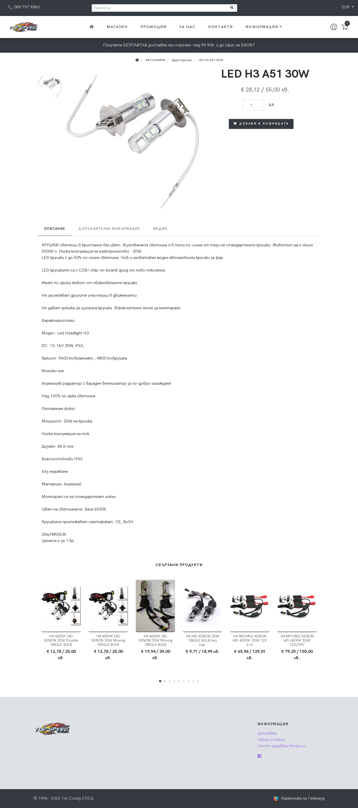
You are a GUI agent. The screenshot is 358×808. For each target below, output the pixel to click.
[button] (160, 681)
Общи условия (271, 739)
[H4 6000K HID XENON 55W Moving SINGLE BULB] (155, 606)
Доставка (267, 733)
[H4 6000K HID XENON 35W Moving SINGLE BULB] (108, 606)
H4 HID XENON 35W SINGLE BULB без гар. (202, 640)
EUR (346, 7)
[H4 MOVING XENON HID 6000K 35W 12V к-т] (249, 606)
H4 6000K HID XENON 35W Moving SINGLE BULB (108, 640)
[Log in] (333, 27)
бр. (272, 105)
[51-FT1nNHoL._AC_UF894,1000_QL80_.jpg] (132, 141)
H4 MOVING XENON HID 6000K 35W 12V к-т (250, 640)
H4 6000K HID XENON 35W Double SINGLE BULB (61, 640)
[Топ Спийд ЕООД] (23, 26)
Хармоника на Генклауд (302, 798)
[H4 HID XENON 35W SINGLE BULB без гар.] (202, 606)
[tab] (54, 229)
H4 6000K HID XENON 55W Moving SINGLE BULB (155, 640)
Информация (262, 27)
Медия (160, 229)
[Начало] (91, 27)
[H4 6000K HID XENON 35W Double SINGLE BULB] (61, 606)
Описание (54, 229)
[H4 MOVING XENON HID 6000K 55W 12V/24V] (297, 606)
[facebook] (259, 756)
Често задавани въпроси (281, 746)
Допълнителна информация (109, 229)
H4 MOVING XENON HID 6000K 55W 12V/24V (297, 640)
